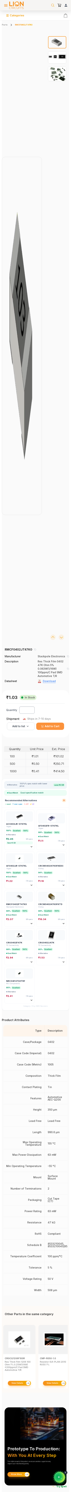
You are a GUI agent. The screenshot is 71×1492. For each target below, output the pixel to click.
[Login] (66, 5)
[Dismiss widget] (65, 1472)
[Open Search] (53, 5)
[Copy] (35, 649)
